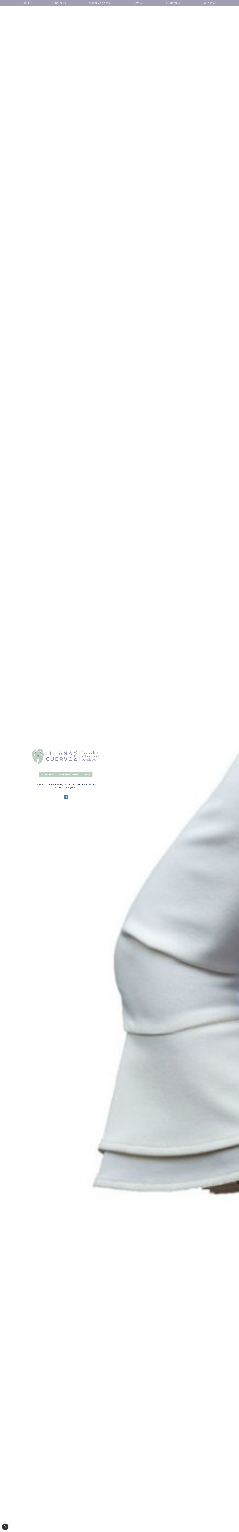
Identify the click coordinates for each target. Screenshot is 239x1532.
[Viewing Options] (5, 1526)
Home (26, 3)
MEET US (138, 3)
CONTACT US (209, 3)
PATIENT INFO (59, 3)
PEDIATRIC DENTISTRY (100, 3)
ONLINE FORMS (173, 3)
